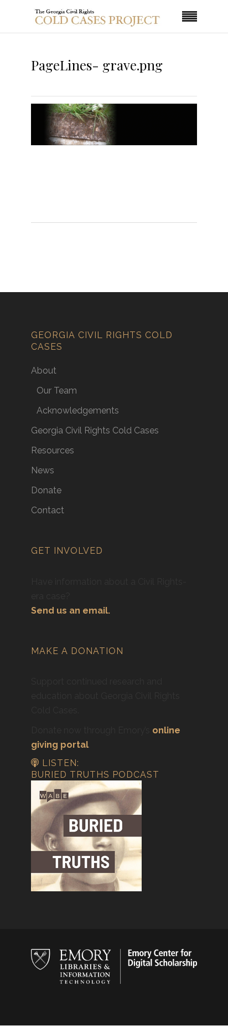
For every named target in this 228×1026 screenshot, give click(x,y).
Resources (52, 450)
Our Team (57, 390)
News (42, 470)
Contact (47, 510)
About (43, 370)
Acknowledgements (78, 410)
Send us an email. (70, 610)
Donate (46, 490)
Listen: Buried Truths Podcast (95, 769)
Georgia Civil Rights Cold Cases (95, 430)
